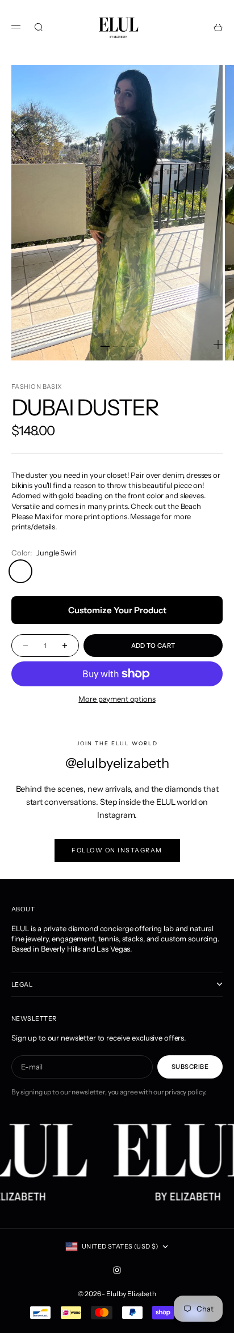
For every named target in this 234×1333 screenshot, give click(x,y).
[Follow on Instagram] (117, 1270)
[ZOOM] (218, 344)
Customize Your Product (117, 610)
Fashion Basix (36, 386)
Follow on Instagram (117, 850)
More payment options (116, 698)
